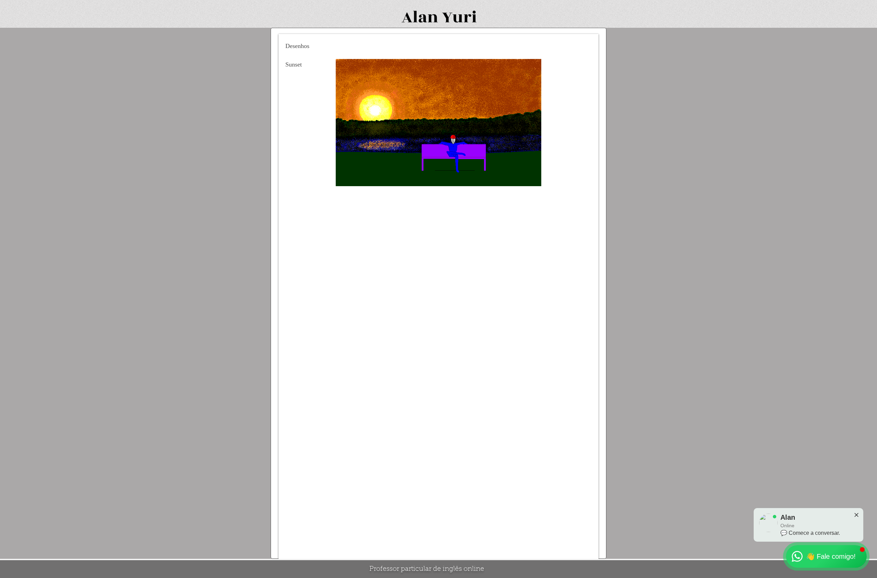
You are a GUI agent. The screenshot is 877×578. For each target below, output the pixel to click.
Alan (420, 17)
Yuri (459, 17)
